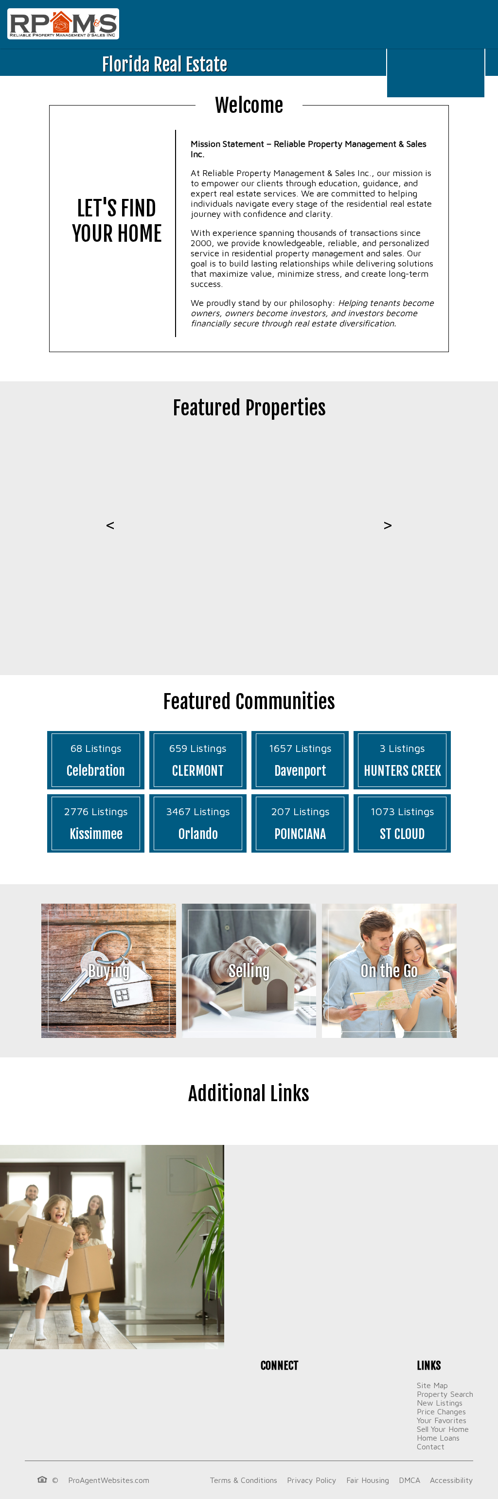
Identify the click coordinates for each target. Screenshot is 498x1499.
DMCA (409, 1480)
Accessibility (451, 1480)
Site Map (432, 1385)
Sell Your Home (443, 1429)
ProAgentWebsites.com (108, 1480)
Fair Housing (367, 1480)
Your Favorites (441, 1420)
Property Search (445, 1394)
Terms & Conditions (243, 1480)
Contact (431, 1446)
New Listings (439, 1402)
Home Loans (438, 1437)
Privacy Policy (312, 1480)
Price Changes (441, 1411)
